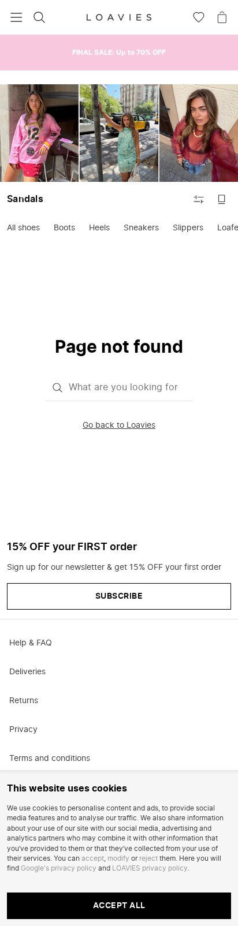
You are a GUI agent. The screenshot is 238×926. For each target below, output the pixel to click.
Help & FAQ (30, 643)
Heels (99, 228)
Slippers (188, 228)
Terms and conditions (49, 759)
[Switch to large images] (221, 199)
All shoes (23, 228)
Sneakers (141, 228)
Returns (23, 701)
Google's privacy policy (58, 868)
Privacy (23, 730)
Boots (64, 228)
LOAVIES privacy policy (150, 868)
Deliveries (27, 672)
